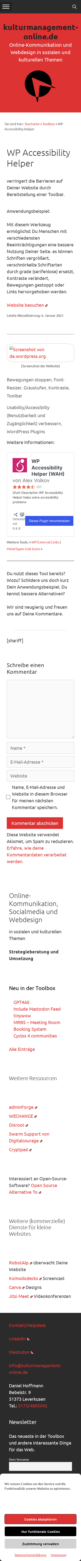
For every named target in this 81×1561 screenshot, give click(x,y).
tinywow (22, 1015)
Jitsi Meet (19, 1296)
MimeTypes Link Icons (23, 549)
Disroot (16, 1125)
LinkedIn (17, 1338)
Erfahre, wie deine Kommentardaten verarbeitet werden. (37, 854)
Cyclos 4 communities (35, 1035)
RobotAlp (19, 1262)
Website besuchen (25, 305)
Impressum (58, 1555)
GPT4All (21, 1002)
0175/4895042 (32, 1405)
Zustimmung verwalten (40, 1544)
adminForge (21, 1107)
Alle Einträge (22, 1049)
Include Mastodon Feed (37, 1009)
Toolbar (14, 395)
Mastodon (19, 1352)
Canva (15, 1287)
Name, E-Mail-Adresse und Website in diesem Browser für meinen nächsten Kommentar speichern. (40, 797)
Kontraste (58, 387)
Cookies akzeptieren (40, 1519)
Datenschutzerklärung (30, 1555)
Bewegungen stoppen (29, 379)
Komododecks (23, 1278)
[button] (74, 6)
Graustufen (35, 387)
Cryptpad (18, 1149)
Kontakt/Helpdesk (27, 1325)
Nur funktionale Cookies (40, 1531)
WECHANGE (21, 1116)
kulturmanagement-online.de (40, 31)
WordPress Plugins (26, 431)
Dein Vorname (19, 1459)
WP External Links (45, 542)
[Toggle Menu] (5, 6)
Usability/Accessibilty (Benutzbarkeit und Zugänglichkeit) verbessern (34, 415)
